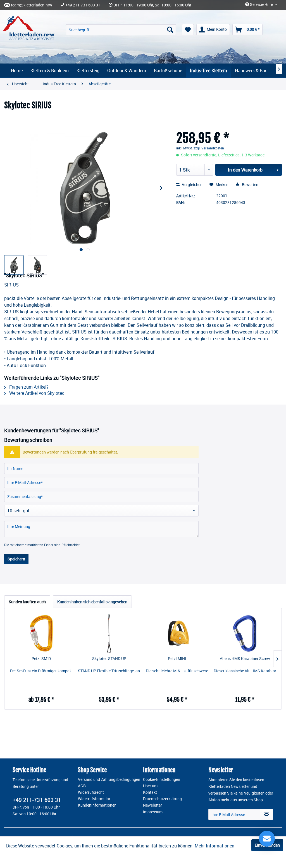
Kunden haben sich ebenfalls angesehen (92, 601)
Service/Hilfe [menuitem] (261, 4)
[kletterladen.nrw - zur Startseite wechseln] (28, 28)
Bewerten (249, 184)
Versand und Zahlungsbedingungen (109, 779)
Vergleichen (191, 184)
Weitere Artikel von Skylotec (36, 393)
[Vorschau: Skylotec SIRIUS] (14, 265)
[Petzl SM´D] (41, 633)
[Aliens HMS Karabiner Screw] (245, 633)
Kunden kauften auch (27, 601)
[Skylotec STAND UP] (109, 633)
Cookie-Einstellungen (161, 779)
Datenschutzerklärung (162, 798)
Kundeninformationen (97, 805)
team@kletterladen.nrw (31, 5)
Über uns (150, 785)
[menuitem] (121, 29)
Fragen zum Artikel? (28, 387)
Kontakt (150, 792)
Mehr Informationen (214, 846)
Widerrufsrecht (91, 792)
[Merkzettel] (188, 29)
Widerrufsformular (94, 798)
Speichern (16, 559)
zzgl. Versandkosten (209, 148)
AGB (82, 785)
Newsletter (152, 805)
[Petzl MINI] (177, 633)
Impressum (153, 811)
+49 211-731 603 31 (82, 5)
